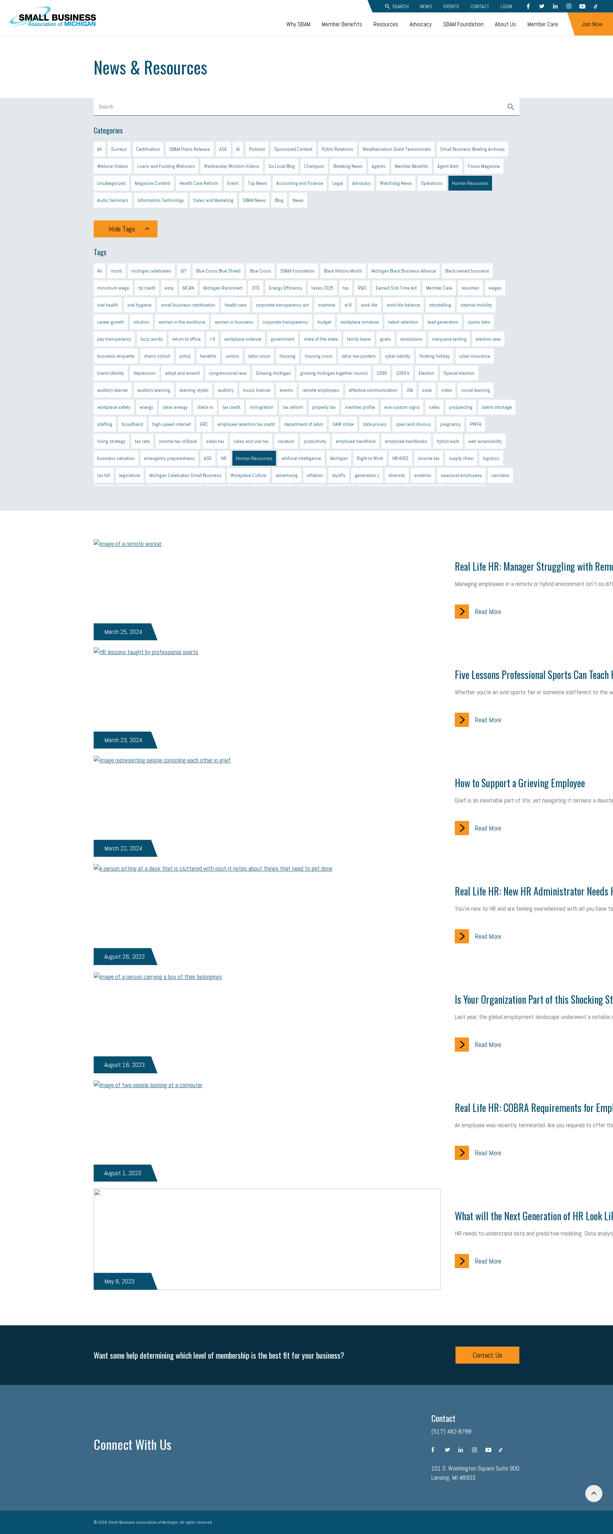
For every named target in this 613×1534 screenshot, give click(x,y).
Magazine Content (152, 183)
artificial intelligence (301, 458)
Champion (314, 166)
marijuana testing (449, 339)
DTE (256, 288)
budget (324, 322)
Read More (488, 611)
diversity (396, 475)
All (99, 149)
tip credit (146, 288)
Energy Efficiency (285, 288)
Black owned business (467, 271)
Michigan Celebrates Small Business (185, 475)
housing (288, 356)
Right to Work (370, 458)
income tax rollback (178, 441)
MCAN (188, 288)
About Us (505, 24)
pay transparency (114, 339)
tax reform (293, 407)
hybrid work (448, 441)
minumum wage (113, 288)
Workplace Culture (248, 475)
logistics (491, 458)
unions (232, 356)
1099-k (402, 373)
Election (426, 373)
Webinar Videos (112, 166)
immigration (262, 407)
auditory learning (153, 390)
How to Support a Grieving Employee (520, 783)
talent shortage (497, 407)
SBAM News (254, 200)
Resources (386, 24)
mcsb (116, 271)
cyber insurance (474, 356)
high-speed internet (171, 424)
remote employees (320, 390)
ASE (223, 149)
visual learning (475, 390)
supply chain (461, 458)
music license (256, 390)
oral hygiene (139, 305)
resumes (470, 288)
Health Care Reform (199, 183)
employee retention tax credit (246, 424)
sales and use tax (251, 441)
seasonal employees (461, 475)
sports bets (479, 322)
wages (495, 288)
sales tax (215, 441)
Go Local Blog (282, 166)
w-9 (348, 305)
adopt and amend (182, 373)
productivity (315, 441)
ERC (204, 424)
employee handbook (356, 441)
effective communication (373, 390)
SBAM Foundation (463, 24)
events (286, 390)
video (446, 390)
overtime (326, 305)
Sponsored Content (293, 149)
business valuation (116, 458)
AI (238, 149)
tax (346, 288)
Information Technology (161, 200)
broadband (132, 424)
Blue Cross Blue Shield (218, 271)
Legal (337, 183)
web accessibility (485, 441)
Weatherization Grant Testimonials (397, 149)
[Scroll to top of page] (593, 1493)
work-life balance (403, 305)
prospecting (461, 407)
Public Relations (337, 149)
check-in (205, 407)
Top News (257, 183)
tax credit (231, 407)
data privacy (375, 424)
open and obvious (413, 424)
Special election (459, 373)
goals (385, 339)
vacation (286, 441)
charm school (157, 356)
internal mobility (476, 305)
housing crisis (318, 356)
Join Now (591, 24)
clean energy (175, 407)
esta (169, 288)
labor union (259, 356)
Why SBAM (298, 24)
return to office (186, 339)
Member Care (543, 24)
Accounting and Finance (299, 183)
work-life (369, 305)
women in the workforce (182, 322)
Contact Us (487, 1355)
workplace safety (114, 407)
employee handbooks (406, 441)
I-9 (212, 339)
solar (427, 390)
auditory (226, 390)
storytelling (440, 305)
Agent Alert (448, 166)
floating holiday (435, 356)
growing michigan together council (334, 373)
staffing (104, 424)
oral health (107, 305)
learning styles (194, 390)
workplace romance (360, 322)
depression (144, 373)
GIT (184, 271)
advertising (287, 475)
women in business (234, 322)
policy (185, 356)
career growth (110, 322)
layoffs (339, 475)
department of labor (303, 424)
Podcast (257, 149)
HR (224, 458)
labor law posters (359, 356)
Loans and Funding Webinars (166, 166)
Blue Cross (260, 271)
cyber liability (397, 356)
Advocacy (421, 24)
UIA (410, 390)
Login (506, 6)
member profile (360, 407)
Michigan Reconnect (223, 288)
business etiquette (115, 356)
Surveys (119, 149)
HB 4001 (400, 458)
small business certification (188, 305)
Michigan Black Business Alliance (403, 271)
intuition (141, 322)
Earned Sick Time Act (396, 288)
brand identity (110, 373)
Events (451, 6)
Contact (479, 6)
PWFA (475, 424)
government (282, 339)
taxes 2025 (322, 288)
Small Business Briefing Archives (472, 149)
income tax (429, 458)
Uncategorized (111, 183)
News (426, 6)
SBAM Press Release (189, 149)
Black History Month (343, 271)
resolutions (411, 339)
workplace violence (242, 339)
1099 (382, 373)
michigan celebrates (151, 271)
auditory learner (112, 390)
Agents (379, 166)
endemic (422, 475)
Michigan (339, 458)
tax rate (142, 441)
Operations (432, 183)
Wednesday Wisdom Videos (231, 166)
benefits (208, 356)
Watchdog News (396, 183)
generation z (367, 475)
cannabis (500, 475)
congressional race (228, 373)
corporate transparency (285, 322)
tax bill (103, 475)
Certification (148, 149)
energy (146, 407)
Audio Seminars (112, 200)
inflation (315, 475)
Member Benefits (342, 24)
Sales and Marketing (213, 200)
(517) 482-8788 (451, 1431)
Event (232, 183)
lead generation (442, 322)
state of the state (321, 339)
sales (434, 407)
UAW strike (343, 424)
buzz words (151, 339)
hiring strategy (111, 441)
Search (400, 6)
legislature (129, 475)
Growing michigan (273, 373)
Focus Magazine (484, 166)
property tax (324, 407)
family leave (359, 339)
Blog (279, 200)
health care (236, 305)
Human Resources (470, 183)
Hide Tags (122, 229)
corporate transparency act (282, 305)
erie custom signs (402, 407)
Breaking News (348, 166)
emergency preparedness (169, 458)
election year (488, 339)
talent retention (403, 322)
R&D (362, 288)
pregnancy (450, 424)
